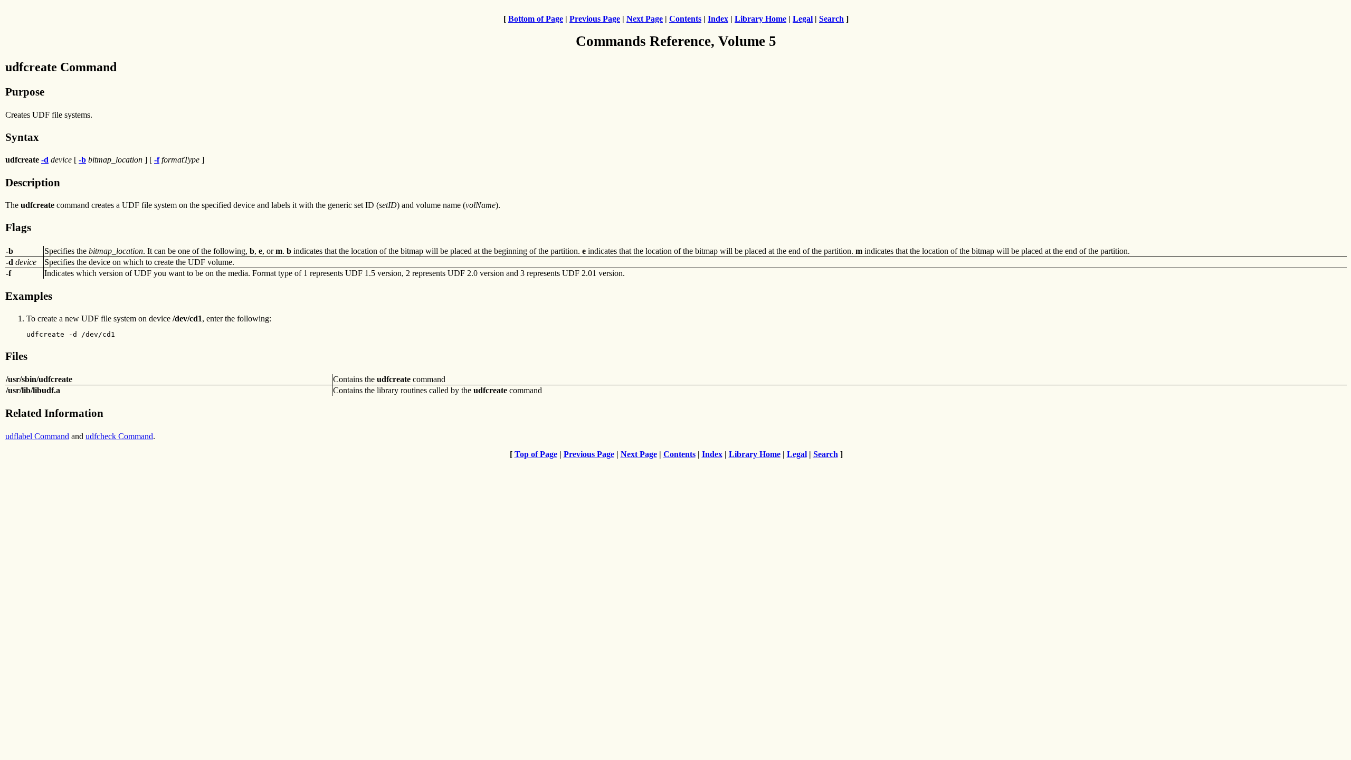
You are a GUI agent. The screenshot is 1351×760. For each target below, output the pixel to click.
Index (718, 18)
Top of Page (536, 454)
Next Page (644, 18)
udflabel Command (37, 436)
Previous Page (594, 18)
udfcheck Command (119, 436)
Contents (685, 18)
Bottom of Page (535, 18)
